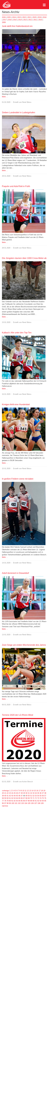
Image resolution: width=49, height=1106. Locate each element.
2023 (19, 17)
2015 (15, 20)
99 (10, 803)
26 (17, 793)
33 (33, 793)
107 (35, 803)
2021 (29, 17)
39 (3, 796)
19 (44, 791)
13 (30, 791)
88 (29, 801)
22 (7, 793)
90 (33, 801)
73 (38, 798)
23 (10, 793)
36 (40, 793)
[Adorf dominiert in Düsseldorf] (23, 598)
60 (7, 798)
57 (45, 796)
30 (26, 793)
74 (40, 798)
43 (12, 796)
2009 (4, 22)
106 (32, 803)
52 (33, 796)
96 (3, 803)
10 (23, 791)
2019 (39, 17)
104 (25, 803)
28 (22, 793)
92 (38, 801)
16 (37, 791)
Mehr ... (5, 97)
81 (12, 801)
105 (29, 803)
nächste (5, 806)
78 (5, 801)
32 (31, 793)
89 (31, 801)
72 (36, 798)
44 (15, 796)
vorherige (5, 791)
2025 (9, 17)
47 (22, 796)
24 (12, 793)
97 (5, 803)
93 (40, 801)
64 (17, 798)
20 (3, 793)
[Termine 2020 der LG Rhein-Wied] (23, 740)
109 (42, 803)
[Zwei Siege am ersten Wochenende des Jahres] (23, 669)
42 (10, 796)
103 (22, 803)
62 (12, 798)
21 (5, 793)
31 (29, 793)
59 (5, 798)
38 (45, 793)
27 (19, 793)
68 (26, 798)
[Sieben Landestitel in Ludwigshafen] (23, 134)
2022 (24, 17)
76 (45, 798)
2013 (25, 20)
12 (28, 791)
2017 (5, 20)
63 (15, 798)
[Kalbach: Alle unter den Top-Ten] (23, 357)
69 (29, 798)
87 (26, 801)
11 (25, 791)
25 (15, 793)
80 (10, 801)
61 (10, 798)
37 (43, 793)
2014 (20, 20)
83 (17, 801)
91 (36, 801)
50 (29, 796)
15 (35, 791)
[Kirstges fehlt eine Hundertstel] (23, 429)
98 (7, 803)
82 (15, 801)
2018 (44, 17)
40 (5, 796)
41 (7, 796)
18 (42, 791)
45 (17, 796)
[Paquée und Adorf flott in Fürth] (23, 211)
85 (22, 801)
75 (43, 798)
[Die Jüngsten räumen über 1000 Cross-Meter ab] (23, 280)
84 (19, 801)
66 (22, 798)
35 (38, 793)
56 (43, 796)
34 (36, 793)
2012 (30, 20)
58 (3, 798)
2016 (10, 20)
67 (24, 798)
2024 (14, 17)
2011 (35, 20)
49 (26, 796)
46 (19, 796)
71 (33, 798)
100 (12, 803)
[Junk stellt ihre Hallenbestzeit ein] (23, 58)
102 (19, 803)
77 (3, 801)
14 (32, 791)
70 (31, 798)
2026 (4, 17)
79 (7, 801)
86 (24, 801)
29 (24, 793)
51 (31, 796)
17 (40, 791)
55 (40, 796)
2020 (34, 17)
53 (36, 796)
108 (39, 803)
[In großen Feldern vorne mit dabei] (23, 513)
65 (19, 798)
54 (38, 796)
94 (43, 801)
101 (16, 803)
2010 (40, 20)
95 (45, 801)
